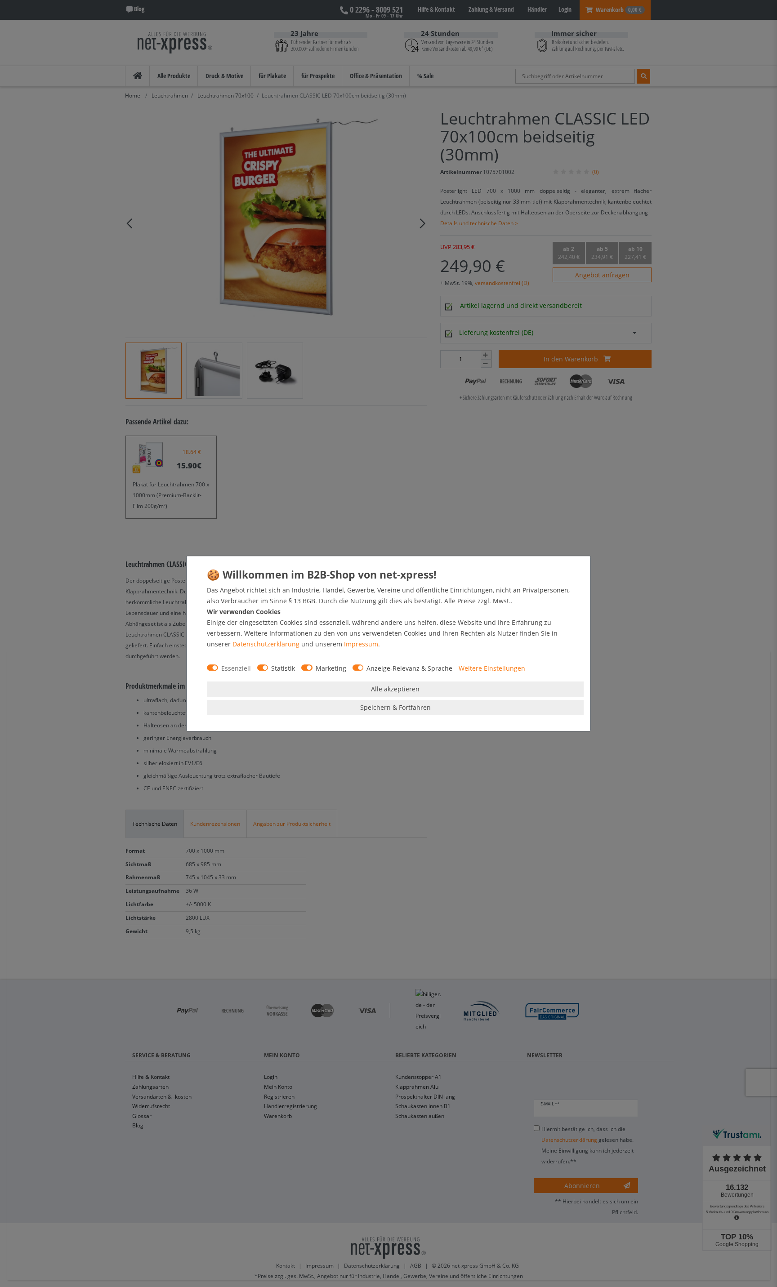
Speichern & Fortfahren (395, 707)
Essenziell (236, 668)
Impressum (361, 644)
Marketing (331, 668)
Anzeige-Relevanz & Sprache (409, 668)
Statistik (283, 668)
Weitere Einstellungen (492, 668)
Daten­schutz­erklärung (265, 644)
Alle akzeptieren (395, 689)
